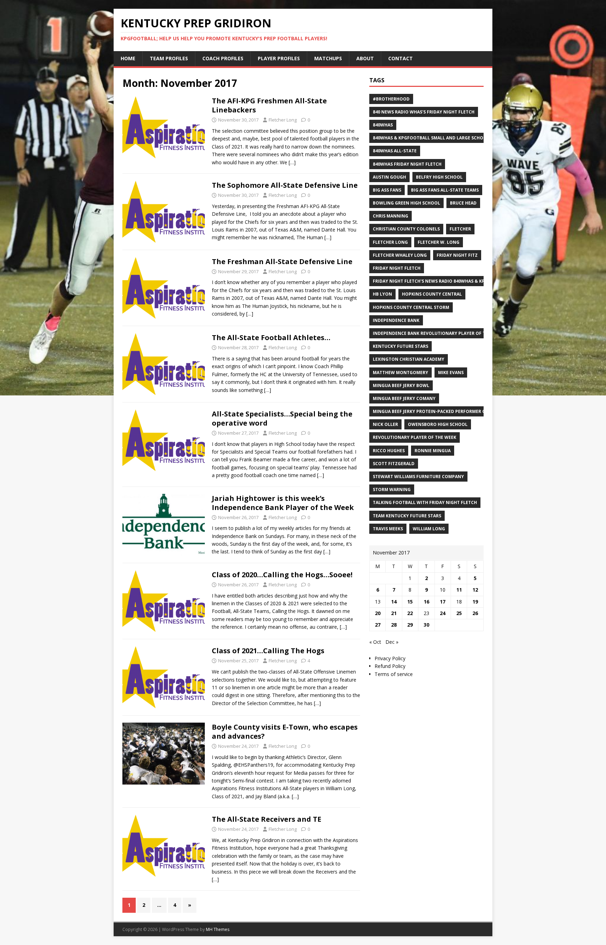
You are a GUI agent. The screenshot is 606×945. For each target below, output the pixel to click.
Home (128, 58)
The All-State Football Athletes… (271, 337)
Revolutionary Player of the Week (414, 437)
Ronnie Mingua (433, 451)
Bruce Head (463, 203)
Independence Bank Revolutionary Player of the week (438, 333)
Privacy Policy (390, 658)
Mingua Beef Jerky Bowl (401, 385)
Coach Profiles (222, 58)
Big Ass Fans (387, 190)
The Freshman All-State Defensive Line (282, 261)
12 (475, 589)
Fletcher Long (283, 120)
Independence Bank (396, 320)
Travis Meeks (388, 529)
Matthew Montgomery (400, 372)
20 (378, 613)
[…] (292, 162)
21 (394, 613)
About (365, 58)
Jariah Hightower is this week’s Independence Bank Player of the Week (283, 503)
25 (459, 613)
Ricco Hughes (389, 451)
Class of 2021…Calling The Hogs (268, 650)
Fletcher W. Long (438, 242)
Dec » (391, 642)
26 (475, 613)
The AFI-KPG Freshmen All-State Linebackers (269, 105)
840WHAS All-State (395, 151)
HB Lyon (382, 294)
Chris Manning (390, 216)
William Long (429, 529)
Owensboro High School (437, 424)
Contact (400, 58)
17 (442, 601)
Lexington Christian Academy (408, 359)
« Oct (375, 642)
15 (410, 601)
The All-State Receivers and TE (266, 819)
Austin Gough (389, 177)
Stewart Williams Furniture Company (418, 477)
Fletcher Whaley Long (400, 255)
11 (459, 589)
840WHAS (383, 125)
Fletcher (460, 229)
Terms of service (394, 674)
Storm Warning (392, 489)
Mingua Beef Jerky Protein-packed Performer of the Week (442, 411)
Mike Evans (451, 372)
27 (378, 624)
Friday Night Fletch (396, 268)
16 (426, 601)
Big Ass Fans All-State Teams (445, 190)
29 (410, 624)
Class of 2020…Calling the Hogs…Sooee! (282, 574)
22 (410, 613)
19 (475, 601)
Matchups (328, 58)
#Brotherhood (391, 99)
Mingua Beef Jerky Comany (404, 398)
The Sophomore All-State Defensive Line (285, 185)
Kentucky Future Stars (400, 346)
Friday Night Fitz (457, 255)
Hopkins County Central (432, 294)
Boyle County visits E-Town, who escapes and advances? (285, 731)
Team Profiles (169, 58)
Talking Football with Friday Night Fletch (425, 502)
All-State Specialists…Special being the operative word (282, 418)
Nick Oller (385, 424)
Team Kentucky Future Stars (407, 516)
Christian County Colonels (406, 229)
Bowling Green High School (406, 203)
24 (442, 613)
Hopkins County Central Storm (411, 307)
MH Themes (217, 929)
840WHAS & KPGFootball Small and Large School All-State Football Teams (462, 138)
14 (394, 601)
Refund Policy (390, 666)
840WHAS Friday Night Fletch (407, 164)
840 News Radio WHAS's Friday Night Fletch (423, 112)
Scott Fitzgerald (394, 464)
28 (394, 624)
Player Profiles (279, 58)
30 (426, 624)
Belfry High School (439, 177)
